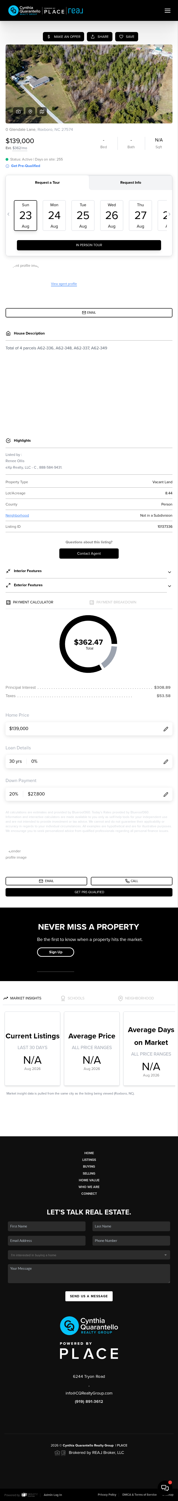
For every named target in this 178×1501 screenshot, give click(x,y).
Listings (89, 1160)
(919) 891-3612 (89, 1401)
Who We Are (89, 1187)
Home (89, 1153)
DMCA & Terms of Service (139, 1495)
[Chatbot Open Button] (165, 1488)
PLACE (122, 1445)
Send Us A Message (89, 1296)
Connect (89, 1194)
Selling (89, 1174)
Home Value (89, 1180)
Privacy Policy (107, 1495)
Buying (89, 1167)
